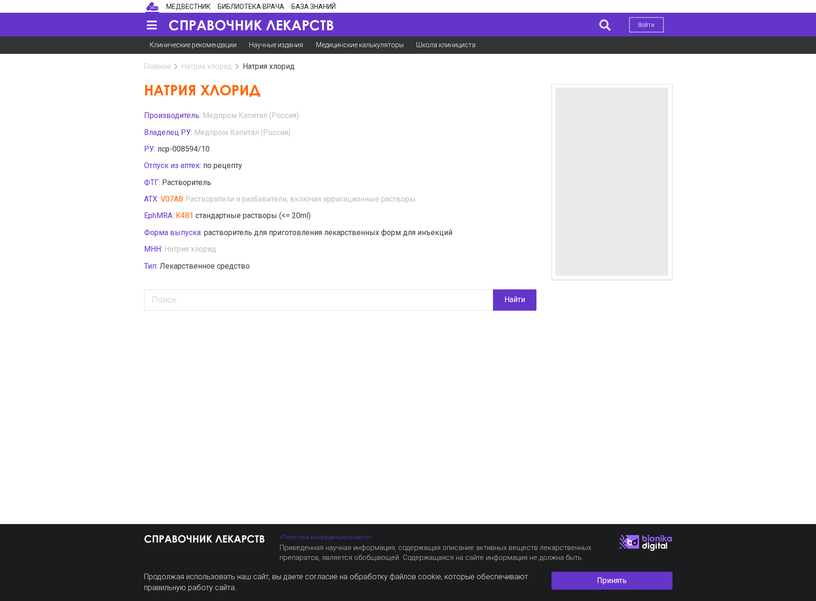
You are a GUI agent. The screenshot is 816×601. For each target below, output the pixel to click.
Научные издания (276, 45)
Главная (157, 66)
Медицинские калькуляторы (360, 45)
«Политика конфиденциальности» (326, 537)
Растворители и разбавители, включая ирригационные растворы (300, 199)
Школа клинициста (446, 45)
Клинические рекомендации (193, 45)
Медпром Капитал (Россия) (251, 115)
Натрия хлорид (206, 66)
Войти (646, 24)
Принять (612, 580)
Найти (514, 299)
